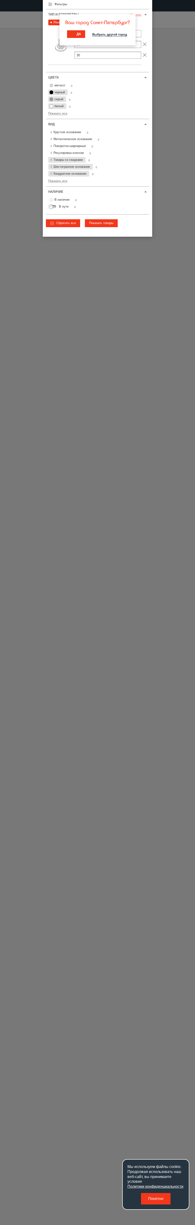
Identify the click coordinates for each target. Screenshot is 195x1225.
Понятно (155, 1199)
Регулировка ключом (69, 153)
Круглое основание (67, 132)
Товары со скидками (68, 160)
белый (58, 106)
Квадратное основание (70, 173)
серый (58, 99)
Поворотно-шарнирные (70, 146)
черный (59, 92)
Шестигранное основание (72, 166)
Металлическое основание (73, 139)
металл (59, 85)
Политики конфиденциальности (155, 1186)
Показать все (57, 113)
